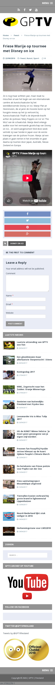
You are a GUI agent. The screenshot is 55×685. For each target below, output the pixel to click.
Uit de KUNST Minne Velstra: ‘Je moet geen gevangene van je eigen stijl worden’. (33, 434)
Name (9, 295)
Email (9, 304)
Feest (23, 58)
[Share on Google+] (27, 234)
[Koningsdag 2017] (9, 377)
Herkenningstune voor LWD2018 (34, 528)
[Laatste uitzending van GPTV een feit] (9, 347)
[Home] (18, 10)
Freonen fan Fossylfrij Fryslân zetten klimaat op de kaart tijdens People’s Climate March (33, 451)
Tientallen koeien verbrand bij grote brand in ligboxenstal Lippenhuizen (33, 498)
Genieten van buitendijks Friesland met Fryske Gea (30, 403)
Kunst (30, 58)
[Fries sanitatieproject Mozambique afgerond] (9, 486)
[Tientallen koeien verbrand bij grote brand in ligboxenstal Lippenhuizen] (9, 501)
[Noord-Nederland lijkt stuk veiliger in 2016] (9, 519)
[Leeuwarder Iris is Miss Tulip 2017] (9, 422)
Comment (10, 273)
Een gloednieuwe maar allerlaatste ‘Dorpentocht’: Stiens (34, 358)
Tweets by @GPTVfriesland (16, 633)
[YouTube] (36, 10)
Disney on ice (17, 243)
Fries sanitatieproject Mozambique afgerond (29, 482)
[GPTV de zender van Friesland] (27, 21)
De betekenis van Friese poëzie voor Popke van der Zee (33, 467)
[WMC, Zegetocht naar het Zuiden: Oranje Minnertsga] (9, 392)
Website (9, 312)
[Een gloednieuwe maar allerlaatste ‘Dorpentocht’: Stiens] (9, 362)
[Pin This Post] (27, 227)
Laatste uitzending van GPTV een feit (32, 343)
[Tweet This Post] (27, 220)
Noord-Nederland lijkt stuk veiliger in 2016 (31, 514)
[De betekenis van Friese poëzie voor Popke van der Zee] (9, 471)
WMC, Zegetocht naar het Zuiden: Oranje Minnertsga (31, 388)
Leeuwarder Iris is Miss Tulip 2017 (32, 417)
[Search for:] (27, 555)
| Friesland (39, 678)
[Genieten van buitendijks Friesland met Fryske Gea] (9, 407)
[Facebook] (24, 10)
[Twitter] (30, 10)
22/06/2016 (10, 58)
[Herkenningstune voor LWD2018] (9, 534)
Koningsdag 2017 (26, 371)
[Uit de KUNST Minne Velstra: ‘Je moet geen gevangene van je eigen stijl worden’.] (9, 437)
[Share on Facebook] (27, 214)
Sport (36, 58)
